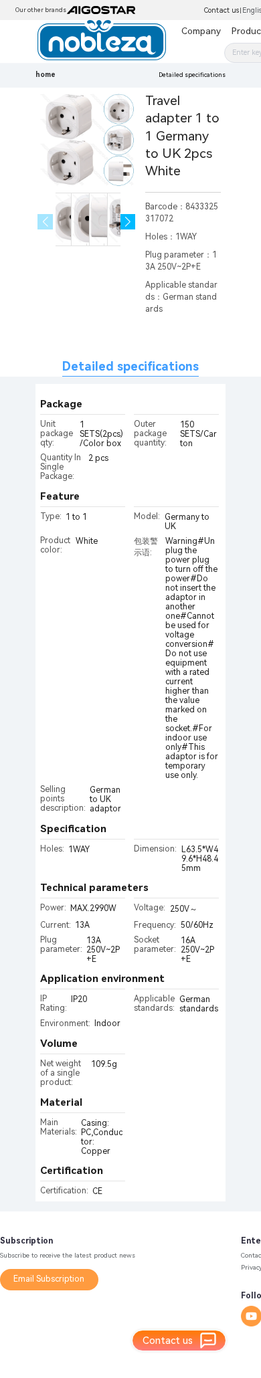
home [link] (45, 74)
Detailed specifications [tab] (130, 366)
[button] (128, 221)
